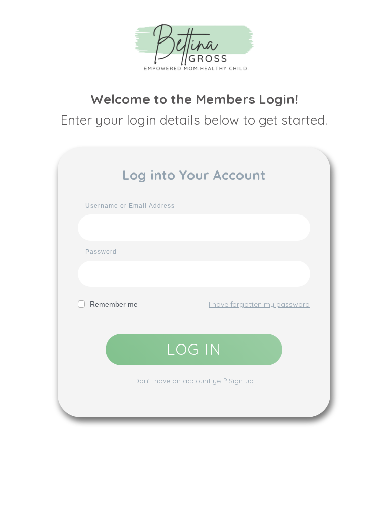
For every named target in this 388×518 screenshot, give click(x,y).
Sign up (241, 380)
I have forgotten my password (259, 304)
